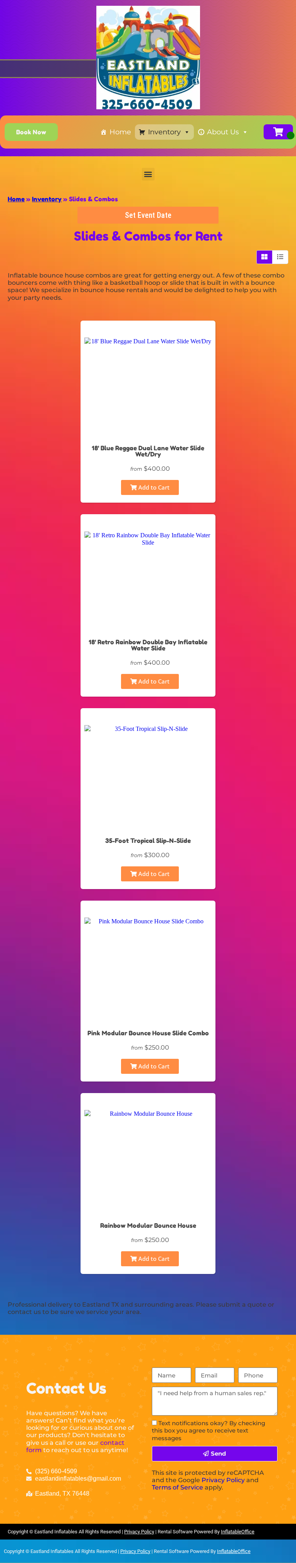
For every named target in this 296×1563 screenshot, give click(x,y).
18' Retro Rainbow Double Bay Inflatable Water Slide (148, 645)
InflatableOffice (237, 1532)
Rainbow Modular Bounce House (148, 1225)
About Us (223, 132)
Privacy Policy (223, 1480)
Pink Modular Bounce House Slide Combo (148, 1033)
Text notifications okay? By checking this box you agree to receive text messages (208, 1430)
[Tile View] (264, 257)
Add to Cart (153, 487)
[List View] (280, 257)
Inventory (164, 132)
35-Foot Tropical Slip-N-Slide (148, 840)
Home (120, 132)
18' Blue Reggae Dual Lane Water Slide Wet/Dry (148, 451)
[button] (148, 174)
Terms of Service (177, 1487)
